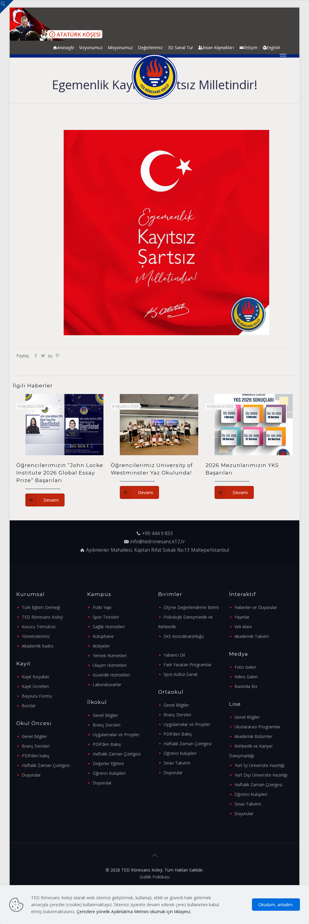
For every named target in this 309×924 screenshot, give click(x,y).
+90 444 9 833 (157, 533)
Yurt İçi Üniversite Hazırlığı (259, 765)
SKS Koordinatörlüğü (184, 636)
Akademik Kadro (38, 646)
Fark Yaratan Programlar (188, 664)
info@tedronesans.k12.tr (157, 541)
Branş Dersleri (35, 746)
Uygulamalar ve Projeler (116, 734)
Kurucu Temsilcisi (39, 626)
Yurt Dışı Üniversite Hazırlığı (261, 775)
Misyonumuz (120, 47)
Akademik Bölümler (253, 736)
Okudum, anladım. (276, 904)
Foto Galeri (245, 667)
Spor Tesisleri (106, 617)
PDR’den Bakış (107, 744)
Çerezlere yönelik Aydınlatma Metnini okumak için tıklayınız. (134, 911)
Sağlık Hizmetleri (109, 626)
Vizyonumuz (91, 47)
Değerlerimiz (150, 47)
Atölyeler (101, 646)
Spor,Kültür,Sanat (181, 674)
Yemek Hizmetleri (110, 655)
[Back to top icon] (154, 855)
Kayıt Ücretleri (35, 686)
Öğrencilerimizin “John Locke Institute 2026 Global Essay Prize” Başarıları (59, 472)
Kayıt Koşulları (35, 677)
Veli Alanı (243, 626)
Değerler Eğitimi (108, 763)
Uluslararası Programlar (257, 727)
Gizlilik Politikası (154, 877)
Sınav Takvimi (177, 763)
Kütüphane (103, 636)
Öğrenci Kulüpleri (109, 773)
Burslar (29, 705)
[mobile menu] (283, 56)
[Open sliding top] (7, 7)
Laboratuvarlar (107, 684)
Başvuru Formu (37, 696)
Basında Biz (245, 686)
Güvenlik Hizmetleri (111, 675)
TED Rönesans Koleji (42, 617)
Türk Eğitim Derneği (41, 607)
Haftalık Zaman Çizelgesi (46, 765)
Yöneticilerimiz (36, 636)
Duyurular (31, 775)
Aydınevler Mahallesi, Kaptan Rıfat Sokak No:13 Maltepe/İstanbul (157, 550)
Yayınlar (242, 617)
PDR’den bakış (35, 755)
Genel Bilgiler (34, 736)
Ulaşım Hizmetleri (110, 665)
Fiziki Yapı (102, 607)
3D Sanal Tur (180, 47)
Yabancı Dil (174, 655)
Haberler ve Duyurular (255, 607)
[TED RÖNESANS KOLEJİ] (154, 76)
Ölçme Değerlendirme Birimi (191, 607)
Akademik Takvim (251, 636)
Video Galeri (246, 677)
